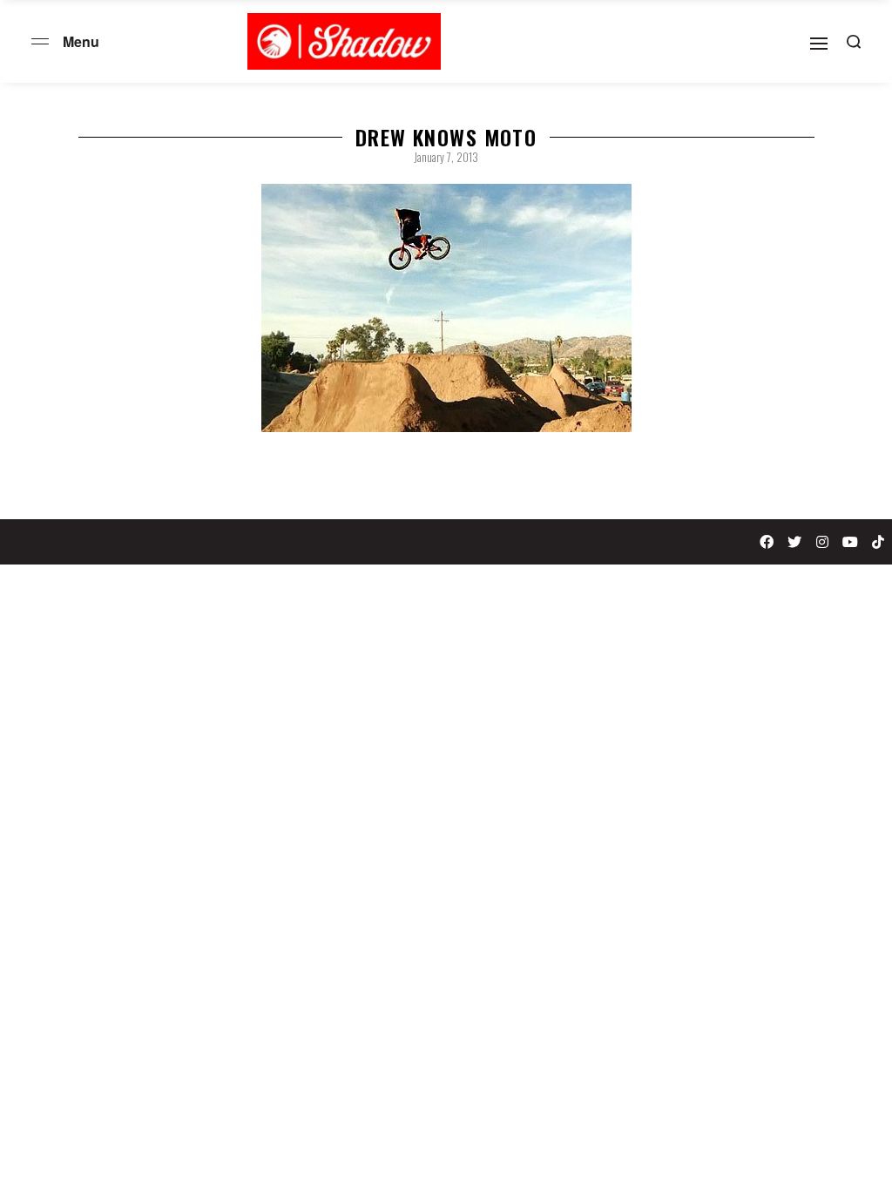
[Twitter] (794, 542)
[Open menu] (40, 41)
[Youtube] (850, 542)
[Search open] (854, 42)
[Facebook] (766, 542)
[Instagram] (822, 542)
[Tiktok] (878, 542)
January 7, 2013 (446, 157)
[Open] (818, 44)
